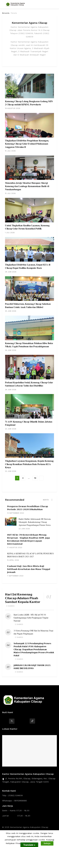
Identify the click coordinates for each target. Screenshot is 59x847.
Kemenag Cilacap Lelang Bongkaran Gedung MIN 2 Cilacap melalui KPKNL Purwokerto (29, 103)
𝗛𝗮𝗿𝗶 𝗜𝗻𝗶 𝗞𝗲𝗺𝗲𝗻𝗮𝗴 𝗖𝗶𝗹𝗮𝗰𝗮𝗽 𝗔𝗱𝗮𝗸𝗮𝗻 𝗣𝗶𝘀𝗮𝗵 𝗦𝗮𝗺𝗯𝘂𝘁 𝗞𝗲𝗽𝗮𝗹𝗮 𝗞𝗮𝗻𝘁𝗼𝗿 (22, 598)
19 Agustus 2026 (12, 108)
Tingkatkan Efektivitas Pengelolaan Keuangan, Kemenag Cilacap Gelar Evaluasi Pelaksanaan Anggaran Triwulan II (27, 144)
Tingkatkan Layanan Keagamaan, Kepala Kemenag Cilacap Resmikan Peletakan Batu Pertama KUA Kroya (29, 464)
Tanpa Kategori (14, 135)
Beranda (5, 13)
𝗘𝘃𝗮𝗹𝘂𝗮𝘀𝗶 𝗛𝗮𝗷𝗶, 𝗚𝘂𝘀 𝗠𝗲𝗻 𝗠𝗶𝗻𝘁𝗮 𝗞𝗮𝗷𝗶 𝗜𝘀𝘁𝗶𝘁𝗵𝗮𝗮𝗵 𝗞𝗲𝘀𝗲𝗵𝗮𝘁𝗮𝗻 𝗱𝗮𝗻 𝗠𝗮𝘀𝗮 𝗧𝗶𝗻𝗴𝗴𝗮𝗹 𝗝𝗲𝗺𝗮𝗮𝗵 (28, 569)
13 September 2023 (15, 513)
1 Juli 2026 (10, 233)
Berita (10, 96)
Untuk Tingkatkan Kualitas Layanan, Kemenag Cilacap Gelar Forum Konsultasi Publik (27, 227)
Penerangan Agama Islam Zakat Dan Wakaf (28, 177)
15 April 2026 (13, 560)
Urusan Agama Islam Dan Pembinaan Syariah (29, 455)
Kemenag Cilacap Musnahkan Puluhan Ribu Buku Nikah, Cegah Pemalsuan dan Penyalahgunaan (29, 344)
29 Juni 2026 (10, 272)
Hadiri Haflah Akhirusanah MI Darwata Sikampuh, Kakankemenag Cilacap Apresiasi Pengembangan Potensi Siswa (35, 522)
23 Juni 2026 (10, 429)
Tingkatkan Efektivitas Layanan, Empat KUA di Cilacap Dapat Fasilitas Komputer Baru (27, 266)
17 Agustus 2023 (14, 547)
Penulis (14, 13)
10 (35, 478)
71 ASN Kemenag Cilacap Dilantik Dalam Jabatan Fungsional (28, 423)
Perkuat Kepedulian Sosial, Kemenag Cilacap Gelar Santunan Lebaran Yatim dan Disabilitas (29, 384)
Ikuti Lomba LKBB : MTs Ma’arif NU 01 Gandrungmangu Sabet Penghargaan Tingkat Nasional (31, 617)
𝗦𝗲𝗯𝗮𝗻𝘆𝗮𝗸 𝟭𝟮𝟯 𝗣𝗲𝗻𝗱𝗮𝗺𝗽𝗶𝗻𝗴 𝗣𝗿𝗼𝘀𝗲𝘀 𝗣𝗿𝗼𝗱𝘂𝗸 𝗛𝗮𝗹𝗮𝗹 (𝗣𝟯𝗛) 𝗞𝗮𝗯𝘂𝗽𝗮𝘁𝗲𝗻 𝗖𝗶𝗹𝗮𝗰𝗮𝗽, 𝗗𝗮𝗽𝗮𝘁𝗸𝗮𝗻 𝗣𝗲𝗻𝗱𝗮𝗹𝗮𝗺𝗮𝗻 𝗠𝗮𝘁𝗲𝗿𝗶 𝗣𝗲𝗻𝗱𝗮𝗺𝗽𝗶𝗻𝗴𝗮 (34, 649)
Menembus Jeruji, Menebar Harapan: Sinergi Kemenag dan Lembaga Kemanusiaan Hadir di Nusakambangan (27, 186)
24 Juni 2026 (10, 350)
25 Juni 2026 (10, 311)
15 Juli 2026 (10, 151)
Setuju (47, 843)
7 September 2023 (15, 576)
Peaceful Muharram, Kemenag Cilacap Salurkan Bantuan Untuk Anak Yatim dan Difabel (28, 305)
